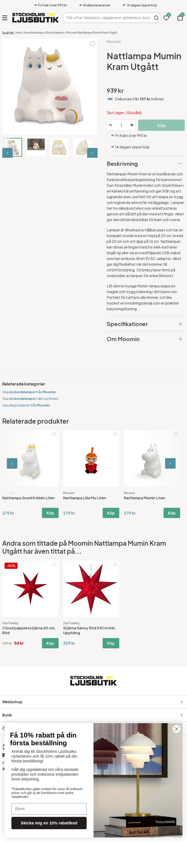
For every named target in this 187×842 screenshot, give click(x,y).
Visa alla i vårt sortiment (30, 398)
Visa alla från (29, 392)
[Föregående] (8, 153)
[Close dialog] (177, 729)
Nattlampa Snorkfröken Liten (26, 497)
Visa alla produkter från (26, 405)
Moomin (114, 41)
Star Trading (10, 623)
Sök (156, 18)
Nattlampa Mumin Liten (143, 497)
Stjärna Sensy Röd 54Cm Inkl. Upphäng (89, 630)
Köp (48, 513)
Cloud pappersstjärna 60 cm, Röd (29, 630)
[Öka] (131, 125)
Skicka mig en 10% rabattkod (49, 823)
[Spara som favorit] (92, 43)
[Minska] (110, 125)
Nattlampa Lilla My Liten (82, 497)
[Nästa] (92, 153)
